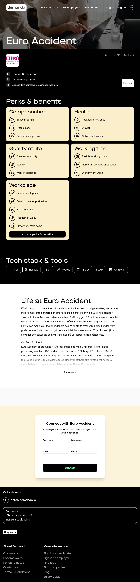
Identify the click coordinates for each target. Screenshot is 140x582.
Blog (46, 572)
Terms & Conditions (16, 572)
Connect (128, 83)
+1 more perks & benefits (37, 234)
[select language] (132, 7)
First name (48, 440)
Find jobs (49, 563)
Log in (110, 7)
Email (45, 451)
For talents (48, 7)
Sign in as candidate (57, 553)
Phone (74, 451)
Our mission (11, 553)
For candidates (13, 563)
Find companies (54, 567)
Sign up (122, 7)
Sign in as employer (56, 558)
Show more (70, 372)
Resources (91, 7)
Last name (76, 440)
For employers (71, 7)
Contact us (11, 567)
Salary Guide (52, 577)
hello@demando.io (23, 500)
